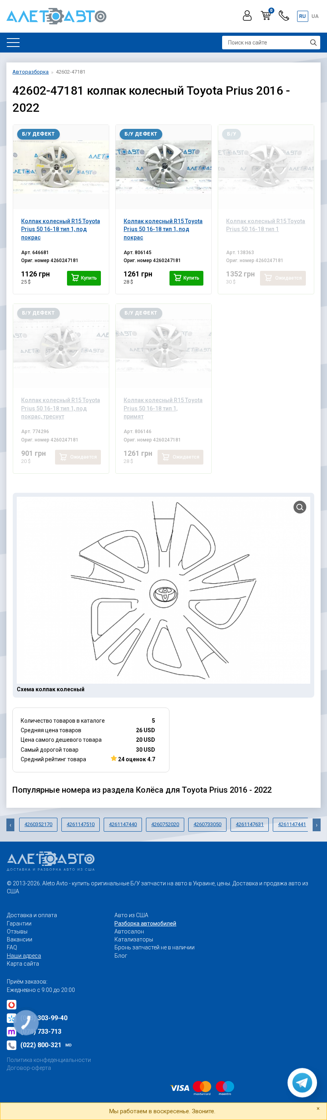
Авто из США (131, 915)
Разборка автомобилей (145, 923)
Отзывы (17, 931)
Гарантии (19, 923)
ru (302, 16)
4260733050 (207, 824)
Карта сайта (23, 964)
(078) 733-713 (40, 1031)
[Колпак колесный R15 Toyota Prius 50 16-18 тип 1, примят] (163, 346)
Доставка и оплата (32, 915)
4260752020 (165, 824)
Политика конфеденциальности (49, 1060)
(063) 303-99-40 (43, 1018)
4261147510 (81, 824)
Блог (120, 956)
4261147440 (123, 824)
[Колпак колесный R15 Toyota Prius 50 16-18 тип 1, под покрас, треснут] (61, 346)
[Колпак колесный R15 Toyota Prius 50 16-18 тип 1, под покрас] (61, 167)
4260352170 (38, 824)
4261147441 (292, 824)
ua (315, 16)
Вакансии (19, 939)
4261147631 (250, 824)
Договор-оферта (29, 1068)
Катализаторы (133, 939)
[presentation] (10, 825)
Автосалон (129, 931)
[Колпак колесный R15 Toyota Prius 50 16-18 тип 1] (266, 167)
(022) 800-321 (46, 1045)
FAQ (12, 947)
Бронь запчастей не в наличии (154, 947)
